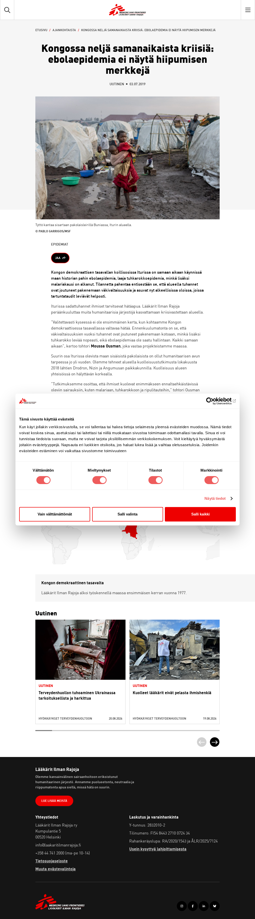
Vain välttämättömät (55, 514)
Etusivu (41, 30)
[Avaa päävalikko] (248, 10)
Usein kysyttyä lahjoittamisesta (158, 848)
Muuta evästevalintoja (55, 868)
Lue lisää (80, 660)
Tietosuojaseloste (51, 860)
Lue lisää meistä (54, 801)
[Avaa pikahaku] (7, 10)
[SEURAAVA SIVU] (215, 742)
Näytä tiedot (215, 498)
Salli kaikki (200, 514)
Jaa (58, 258)
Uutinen (117, 84)
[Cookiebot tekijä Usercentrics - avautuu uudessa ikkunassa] (214, 401)
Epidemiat (59, 244)
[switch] (99, 480)
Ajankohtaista (64, 30)
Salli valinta (127, 514)
